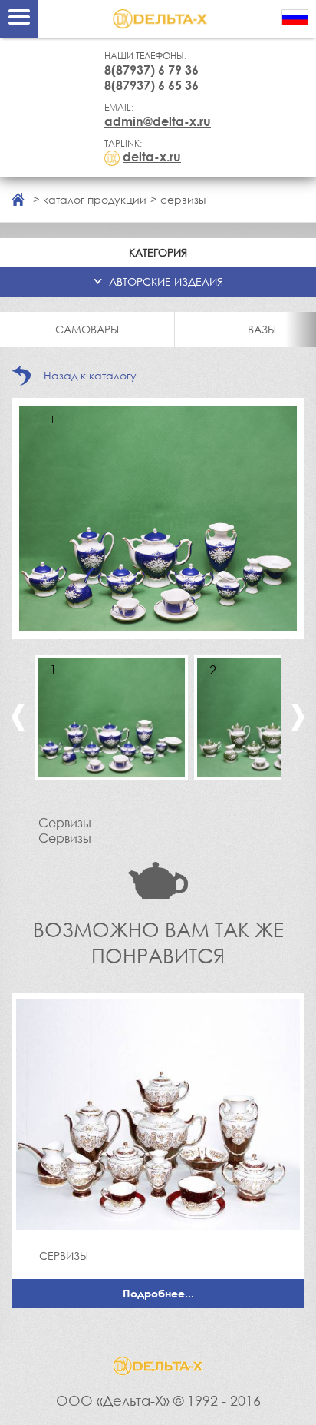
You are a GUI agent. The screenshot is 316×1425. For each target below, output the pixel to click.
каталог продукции (94, 199)
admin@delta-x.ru (157, 121)
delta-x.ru (152, 156)
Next (297, 717)
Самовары (87, 329)
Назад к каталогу (90, 375)
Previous (18, 717)
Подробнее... (158, 1293)
